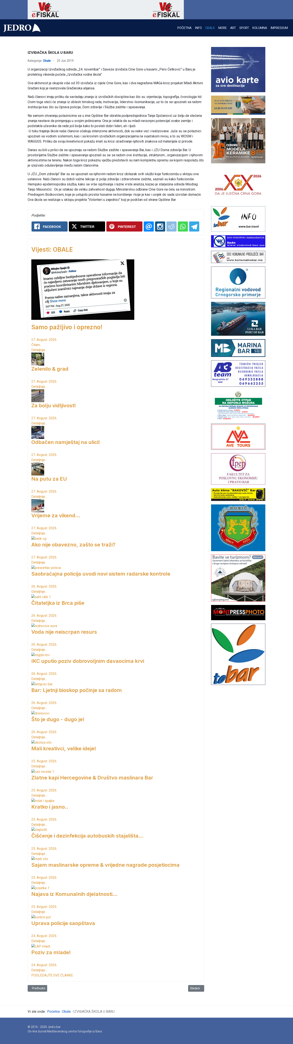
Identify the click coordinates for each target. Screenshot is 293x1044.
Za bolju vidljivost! (53, 405)
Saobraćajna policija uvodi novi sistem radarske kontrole (100, 574)
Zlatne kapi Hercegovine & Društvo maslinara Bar (92, 778)
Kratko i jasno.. (49, 807)
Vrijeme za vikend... (55, 515)
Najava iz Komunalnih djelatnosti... (74, 894)
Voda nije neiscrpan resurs (64, 632)
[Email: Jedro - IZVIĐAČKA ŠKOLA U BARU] (149, 226)
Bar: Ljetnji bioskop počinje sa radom (76, 690)
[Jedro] (22, 28)
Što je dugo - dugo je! (57, 719)
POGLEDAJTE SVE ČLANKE (52, 975)
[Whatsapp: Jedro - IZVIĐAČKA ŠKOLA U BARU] (183, 226)
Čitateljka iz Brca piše (57, 603)
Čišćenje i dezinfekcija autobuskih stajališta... (87, 836)
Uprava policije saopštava (63, 923)
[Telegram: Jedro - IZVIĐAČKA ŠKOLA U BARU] (194, 226)
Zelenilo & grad (49, 369)
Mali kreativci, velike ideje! (63, 748)
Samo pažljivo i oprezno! (66, 327)
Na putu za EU (49, 479)
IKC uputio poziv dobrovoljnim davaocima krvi (87, 661)
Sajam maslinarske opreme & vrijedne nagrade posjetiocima (105, 865)
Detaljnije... (39, 350)
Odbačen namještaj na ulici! (65, 442)
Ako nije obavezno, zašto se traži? (73, 545)
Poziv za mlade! (51, 952)
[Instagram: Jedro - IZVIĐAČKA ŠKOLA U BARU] (160, 226)
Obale (47, 60)
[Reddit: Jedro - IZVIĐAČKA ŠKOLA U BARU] (171, 226)
